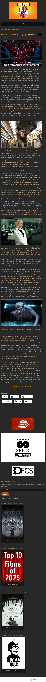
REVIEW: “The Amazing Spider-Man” (18, 34)
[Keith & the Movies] (23, 19)
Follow (5, 494)
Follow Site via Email (8, 482)
